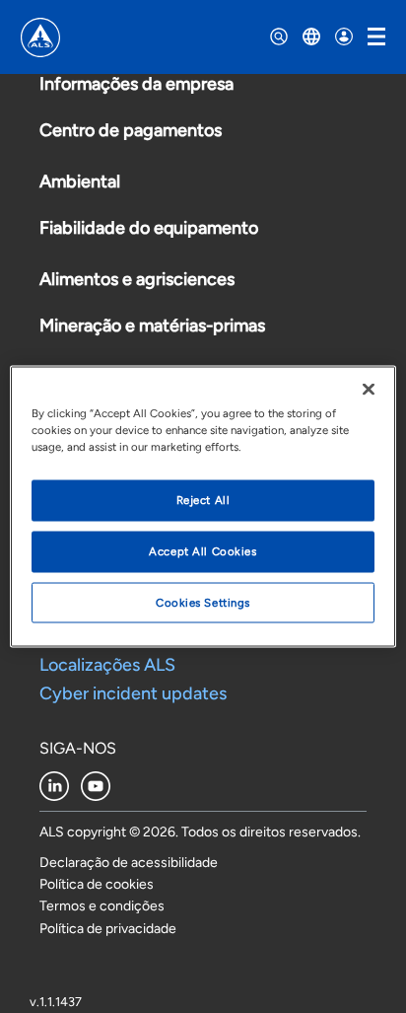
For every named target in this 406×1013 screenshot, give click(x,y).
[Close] (368, 388)
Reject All (203, 499)
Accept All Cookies (202, 550)
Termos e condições (102, 906)
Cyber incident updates (133, 693)
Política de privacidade (107, 928)
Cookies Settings (203, 602)
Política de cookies (96, 884)
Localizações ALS (107, 665)
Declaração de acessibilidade (128, 862)
